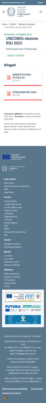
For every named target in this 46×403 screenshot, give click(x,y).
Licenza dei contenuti (11, 393)
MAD (6, 189)
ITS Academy (9, 279)
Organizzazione (10, 210)
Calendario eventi (11, 261)
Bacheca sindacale (27, 24)
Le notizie (8, 255)
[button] (23, 298)
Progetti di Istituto (12, 276)
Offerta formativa (11, 273)
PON (6, 225)
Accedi (40, 2)
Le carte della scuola (13, 207)
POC (6, 234)
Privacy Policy (37, 388)
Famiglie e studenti (12, 243)
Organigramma (10, 216)
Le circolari (9, 258)
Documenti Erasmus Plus (15, 231)
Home (4, 24)
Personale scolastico (13, 246)
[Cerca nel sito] (41, 12)
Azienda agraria (11, 222)
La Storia (8, 219)
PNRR (6, 228)
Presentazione (10, 201)
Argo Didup (9, 192)
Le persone (9, 213)
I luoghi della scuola (12, 204)
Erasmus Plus (10, 283)
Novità (13, 24)
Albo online (9, 182)
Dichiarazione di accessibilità (14, 388)
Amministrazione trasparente (17, 186)
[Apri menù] (3, 11)
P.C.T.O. (7, 286)
